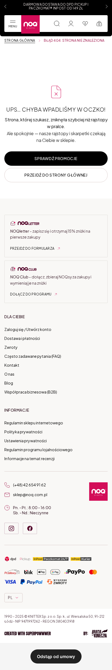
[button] (56, 633)
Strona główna (19, 41)
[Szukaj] (57, 23)
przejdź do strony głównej (56, 175)
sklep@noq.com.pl (30, 494)
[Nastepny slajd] (106, 6)
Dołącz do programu (30, 294)
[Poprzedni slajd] (5, 6)
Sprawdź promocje (56, 158)
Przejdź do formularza (32, 248)
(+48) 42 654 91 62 (29, 484)
